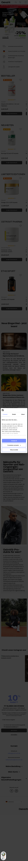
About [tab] (23, 414)
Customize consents (13, 445)
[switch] (3, 859)
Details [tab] (14, 414)
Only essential (14, 449)
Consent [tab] (5, 414)
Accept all (14, 440)
